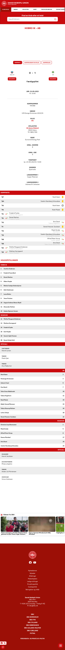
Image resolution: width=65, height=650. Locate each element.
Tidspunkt (32, 160)
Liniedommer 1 (32, 175)
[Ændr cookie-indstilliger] (3, 647)
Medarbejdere (32, 579)
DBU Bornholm (32, 617)
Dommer (32, 167)
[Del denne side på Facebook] (2, 643)
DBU (32, 614)
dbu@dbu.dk (33, 606)
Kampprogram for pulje (31, 62)
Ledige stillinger (32, 581)
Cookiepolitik (32, 587)
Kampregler (46, 62)
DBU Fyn (32, 620)
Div (32, 121)
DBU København (32, 625)
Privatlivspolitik (32, 584)
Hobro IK (12, 74)
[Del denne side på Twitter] (5, 643)
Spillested (32, 126)
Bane (32, 137)
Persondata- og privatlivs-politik (32, 638)
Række (32, 111)
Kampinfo (17, 62)
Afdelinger (32, 576)
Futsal (32, 633)
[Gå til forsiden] (14, 3)
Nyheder (32, 573)
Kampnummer (32, 104)
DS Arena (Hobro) (32, 128)
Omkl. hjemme (32, 145)
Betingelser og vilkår (32, 589)
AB (53, 74)
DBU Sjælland (32, 630)
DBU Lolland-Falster (32, 628)
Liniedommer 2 (32, 182)
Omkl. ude (32, 152)
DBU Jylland (32, 622)
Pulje (32, 118)
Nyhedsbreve (32, 570)
